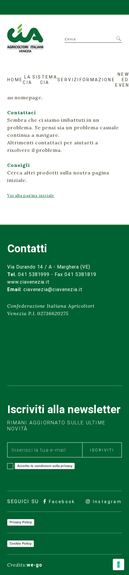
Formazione (98, 79)
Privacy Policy (21, 522)
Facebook (61, 501)
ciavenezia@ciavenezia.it (52, 289)
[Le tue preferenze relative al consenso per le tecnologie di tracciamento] (118, 564)
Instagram (106, 501)
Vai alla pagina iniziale (30, 195)
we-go (34, 565)
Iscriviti (102, 450)
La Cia (27, 79)
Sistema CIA (45, 79)
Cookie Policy (21, 543)
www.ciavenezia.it (28, 282)
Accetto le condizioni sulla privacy (44, 466)
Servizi (68, 79)
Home (15, 79)
